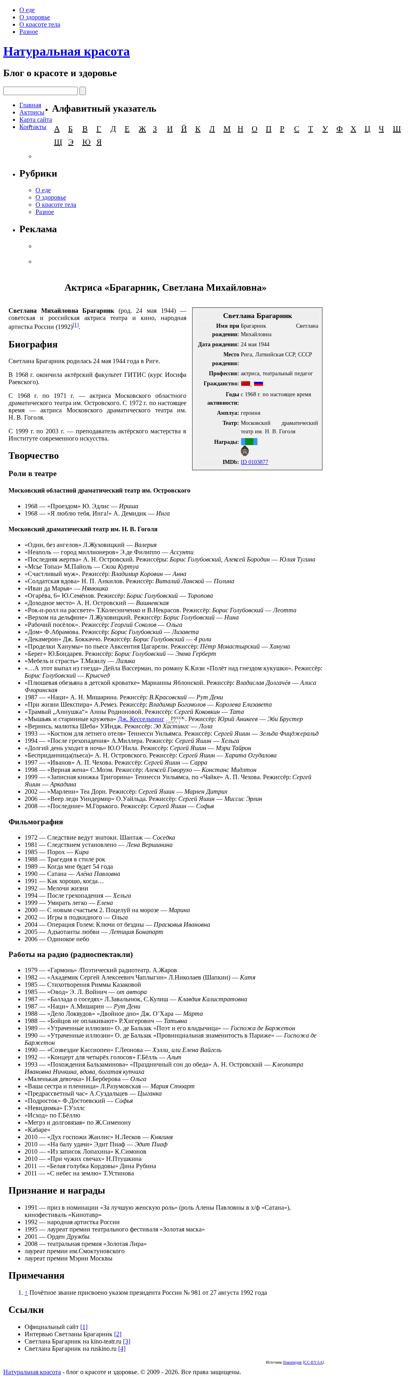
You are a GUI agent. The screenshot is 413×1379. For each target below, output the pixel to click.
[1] (76, 325)
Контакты (32, 126)
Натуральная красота (66, 51)
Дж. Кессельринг (141, 718)
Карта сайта (35, 119)
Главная (30, 105)
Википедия (292, 1362)
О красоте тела (39, 24)
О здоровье (34, 17)
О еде (27, 9)
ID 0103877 (254, 462)
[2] (117, 1334)
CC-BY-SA (313, 1362)
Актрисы (31, 112)
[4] (121, 1348)
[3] (126, 1341)
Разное (28, 31)
